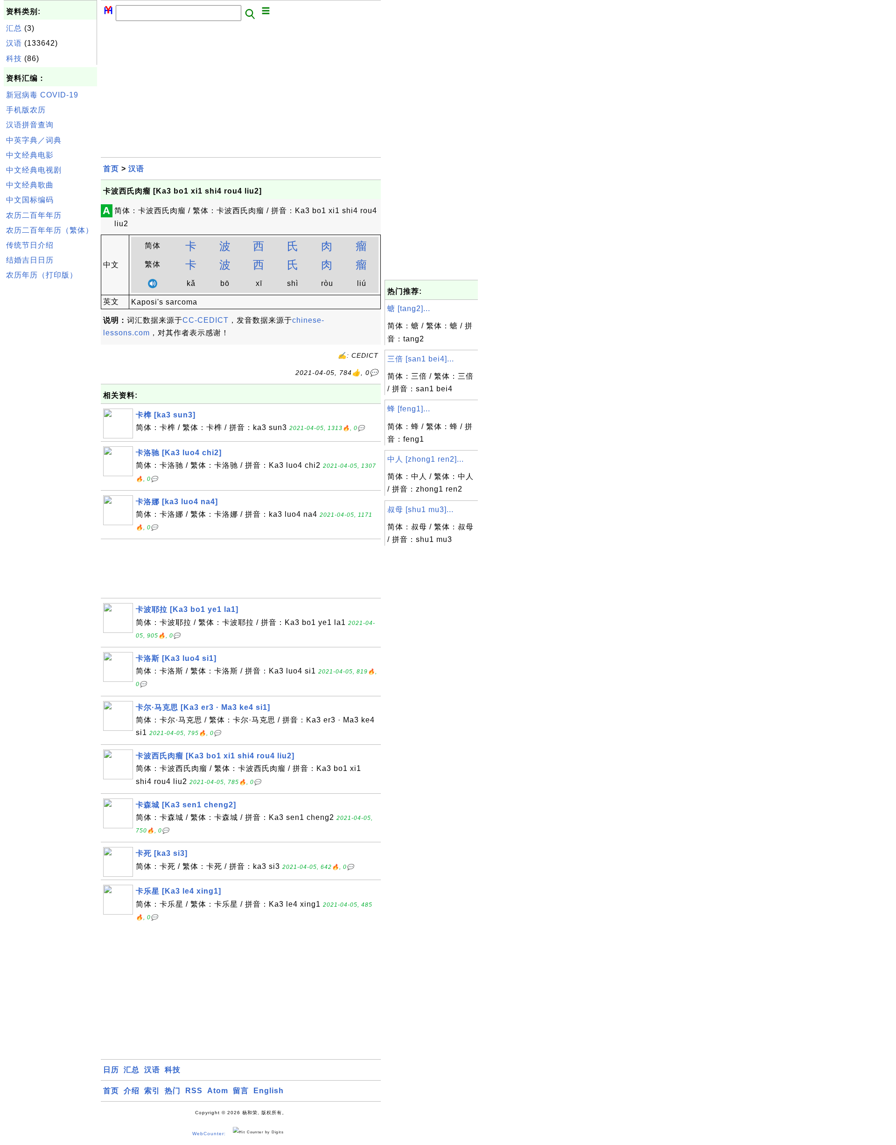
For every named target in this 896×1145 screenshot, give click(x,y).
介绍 (132, 1091)
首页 (111, 169)
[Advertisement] (50, 424)
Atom (217, 1091)
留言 (241, 1091)
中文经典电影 (30, 155)
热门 (173, 1091)
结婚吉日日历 (30, 260)
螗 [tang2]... (408, 308)
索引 (152, 1091)
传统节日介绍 (30, 245)
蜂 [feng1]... (408, 409)
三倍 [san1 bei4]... (420, 359)
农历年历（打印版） (41, 275)
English (268, 1091)
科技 (14, 58)
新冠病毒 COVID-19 (42, 95)
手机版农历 (26, 110)
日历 (111, 1070)
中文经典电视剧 (34, 170)
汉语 (14, 43)
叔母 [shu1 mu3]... (420, 510)
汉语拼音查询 (30, 125)
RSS (194, 1091)
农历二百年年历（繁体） (49, 230)
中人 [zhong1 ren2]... (425, 459)
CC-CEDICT (205, 320)
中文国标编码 (30, 200)
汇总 (14, 28)
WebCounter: (209, 1133)
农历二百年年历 (34, 215)
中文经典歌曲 (30, 185)
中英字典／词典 (34, 140)
